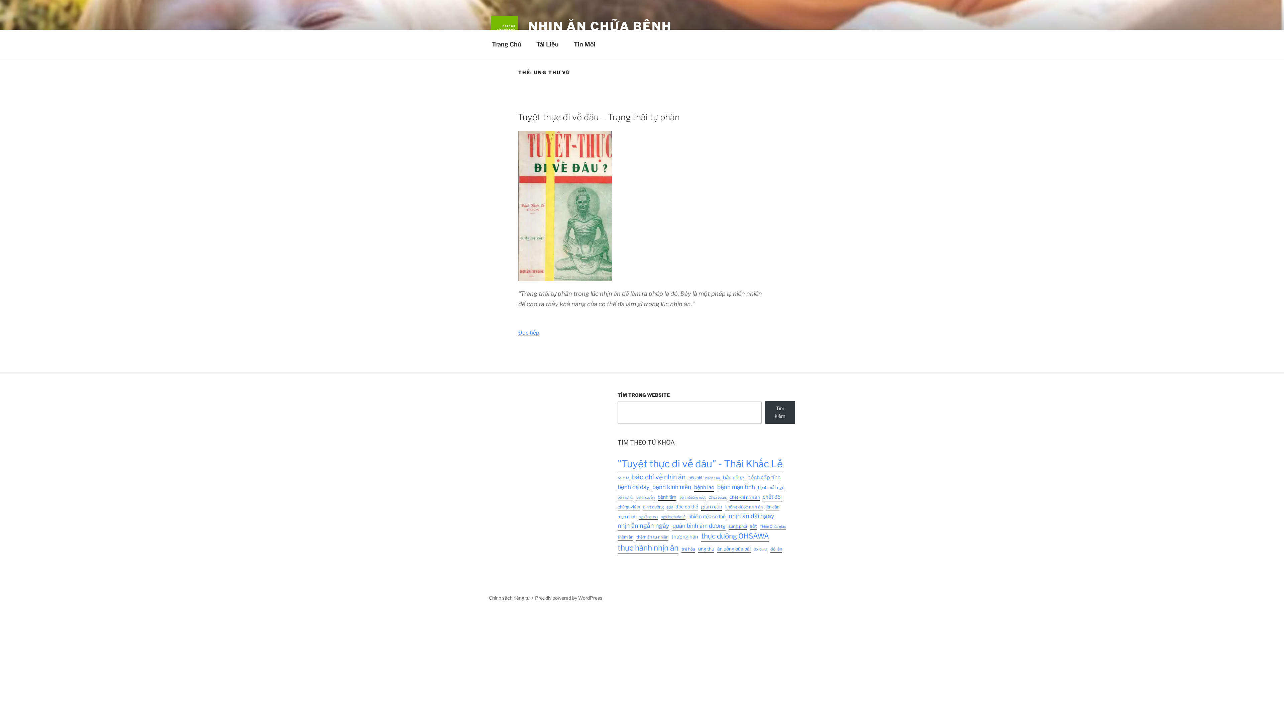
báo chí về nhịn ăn (658, 477)
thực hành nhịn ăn (648, 548)
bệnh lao (704, 487)
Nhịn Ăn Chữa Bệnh (600, 26)
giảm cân (711, 506)
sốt (753, 526)
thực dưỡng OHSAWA (735, 536)
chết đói (772, 497)
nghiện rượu (648, 517)
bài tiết (623, 478)
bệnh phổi (625, 497)
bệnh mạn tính (736, 487)
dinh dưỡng (653, 506)
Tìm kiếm (780, 411)
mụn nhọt (627, 516)
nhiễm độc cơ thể (707, 516)
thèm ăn (625, 536)
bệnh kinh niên (671, 487)
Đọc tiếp (528, 333)
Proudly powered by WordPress (568, 598)
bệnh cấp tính (763, 477)
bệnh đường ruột (692, 497)
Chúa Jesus (718, 497)
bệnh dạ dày (633, 487)
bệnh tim (667, 497)
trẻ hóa (688, 549)
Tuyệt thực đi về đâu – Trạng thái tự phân (599, 117)
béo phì (695, 477)
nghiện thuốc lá (673, 517)
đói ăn (776, 549)
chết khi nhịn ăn (745, 497)
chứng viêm (629, 506)
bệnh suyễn (645, 497)
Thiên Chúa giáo (773, 526)
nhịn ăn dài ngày (751, 515)
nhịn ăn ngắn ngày (643, 525)
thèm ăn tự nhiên (652, 536)
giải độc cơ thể (682, 506)
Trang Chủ (506, 44)
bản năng (733, 477)
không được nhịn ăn (744, 506)
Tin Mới (585, 44)
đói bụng (760, 549)
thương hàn (684, 536)
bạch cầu (712, 478)
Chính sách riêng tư (509, 598)
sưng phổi (738, 526)
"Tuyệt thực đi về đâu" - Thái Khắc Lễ (700, 464)
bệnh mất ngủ (771, 487)
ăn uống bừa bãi (734, 549)
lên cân (772, 506)
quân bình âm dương (699, 525)
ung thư (706, 549)
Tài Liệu (547, 44)
